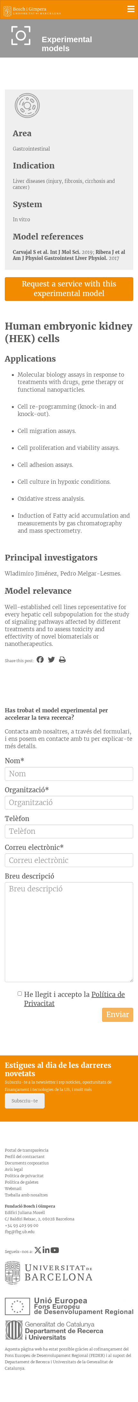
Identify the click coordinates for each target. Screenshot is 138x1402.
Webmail (13, 1188)
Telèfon (17, 819)
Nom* (14, 761)
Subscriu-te (25, 1101)
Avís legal (14, 1169)
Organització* (27, 790)
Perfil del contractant (25, 1156)
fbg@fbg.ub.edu (20, 1231)
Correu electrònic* (34, 847)
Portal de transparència (26, 1150)
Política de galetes (22, 1182)
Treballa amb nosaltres (26, 1195)
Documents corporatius (27, 1163)
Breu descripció (29, 876)
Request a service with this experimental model (69, 288)
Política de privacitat (24, 1175)
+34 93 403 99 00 (22, 1225)
